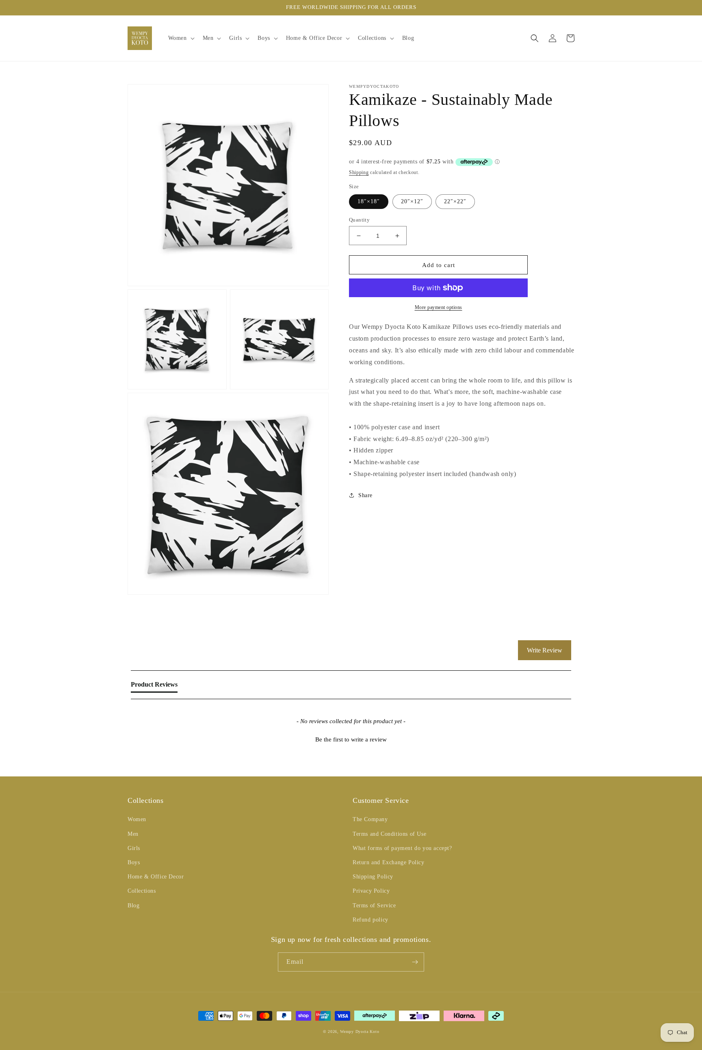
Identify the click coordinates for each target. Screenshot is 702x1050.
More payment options (438, 307)
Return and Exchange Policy (389, 862)
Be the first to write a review (351, 739)
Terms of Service (374, 905)
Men (133, 834)
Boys (134, 862)
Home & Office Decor (156, 877)
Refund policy (370, 920)
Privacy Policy (371, 891)
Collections (142, 891)
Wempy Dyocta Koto (359, 1031)
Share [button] (365, 495)
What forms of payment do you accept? (402, 848)
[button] (180, 38)
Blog (133, 905)
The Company (370, 819)
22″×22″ (455, 201)
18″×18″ (369, 201)
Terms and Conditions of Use (389, 834)
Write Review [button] (544, 650)
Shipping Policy (373, 877)
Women (137, 819)
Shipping (359, 172)
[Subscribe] (415, 962)
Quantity (359, 220)
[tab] (154, 686)
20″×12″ (412, 201)
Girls (134, 848)
